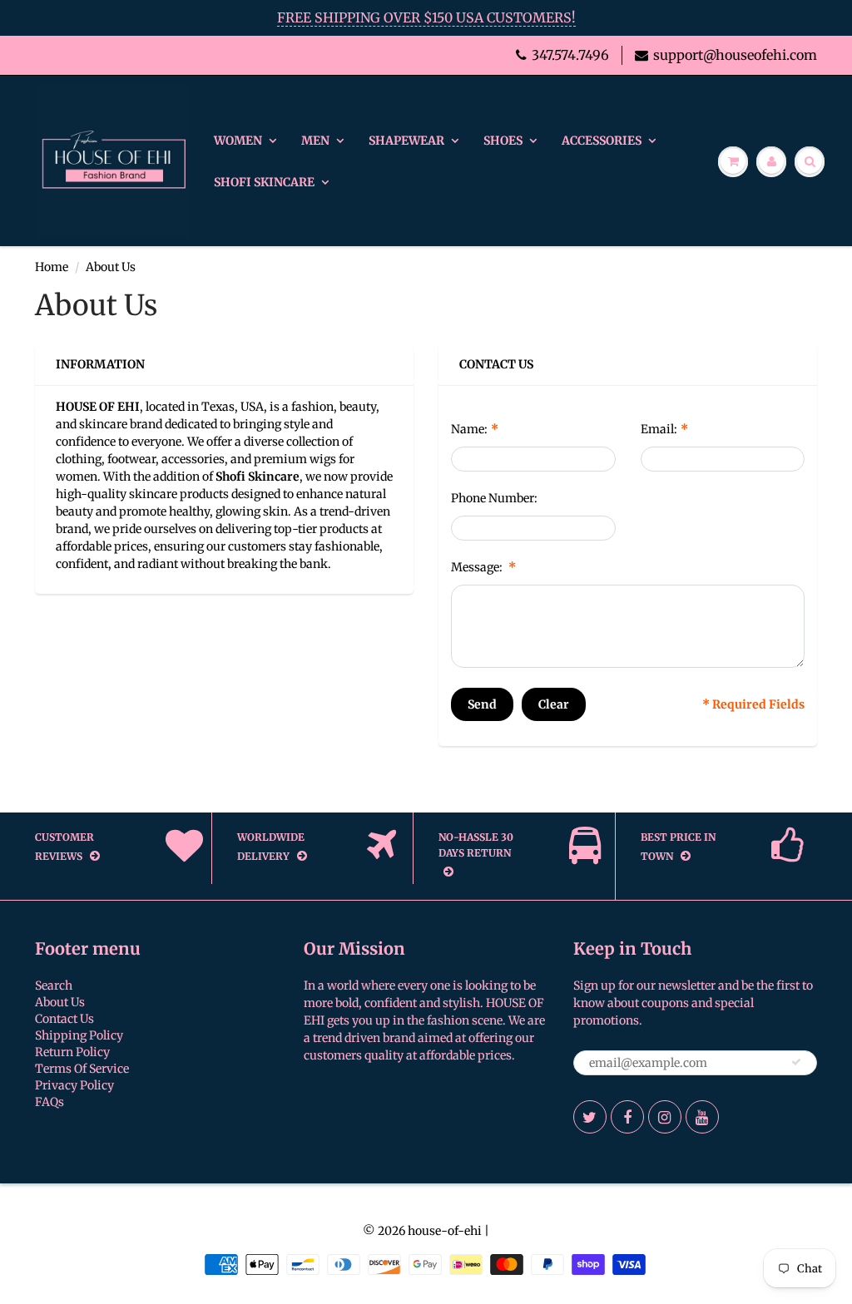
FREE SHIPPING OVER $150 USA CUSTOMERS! (426, 17)
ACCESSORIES (601, 140)
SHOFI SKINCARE (264, 182)
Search (53, 985)
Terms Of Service (82, 1068)
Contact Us (64, 1018)
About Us (60, 1002)
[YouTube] (702, 1117)
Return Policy (72, 1052)
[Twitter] (590, 1117)
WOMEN (238, 140)
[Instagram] (664, 1117)
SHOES (503, 140)
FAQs (49, 1101)
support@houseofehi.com (735, 55)
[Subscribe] (796, 1062)
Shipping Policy (79, 1035)
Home (51, 266)
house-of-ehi (445, 1230)
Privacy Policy (74, 1085)
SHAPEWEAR (406, 140)
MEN (315, 140)
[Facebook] (627, 1117)
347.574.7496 (570, 55)
